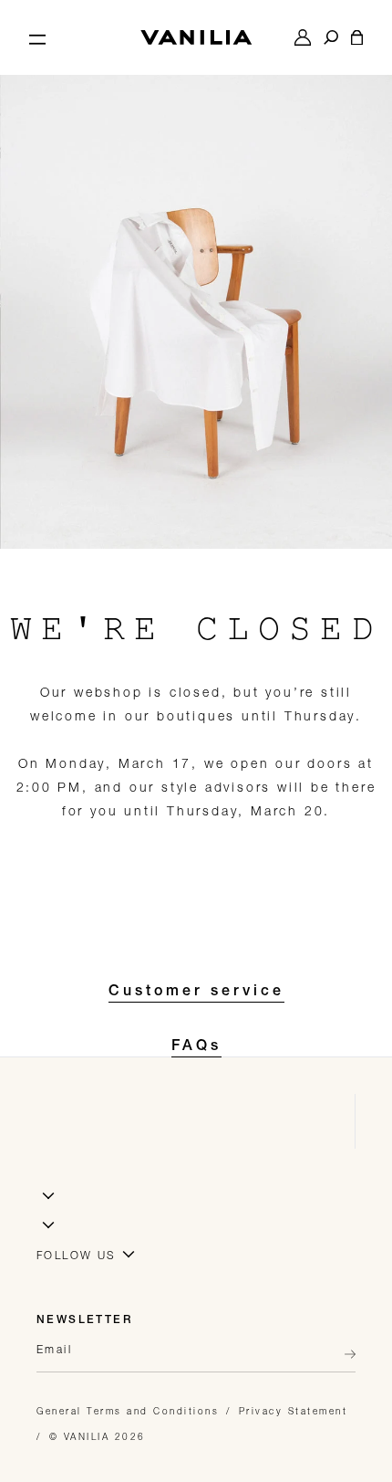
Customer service (196, 992)
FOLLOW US (76, 1255)
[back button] (345, 1354)
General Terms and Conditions (127, 1410)
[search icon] (331, 37)
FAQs (196, 1047)
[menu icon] (37, 37)
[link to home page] (196, 37)
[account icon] (302, 37)
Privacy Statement (293, 1410)
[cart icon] (357, 37)
